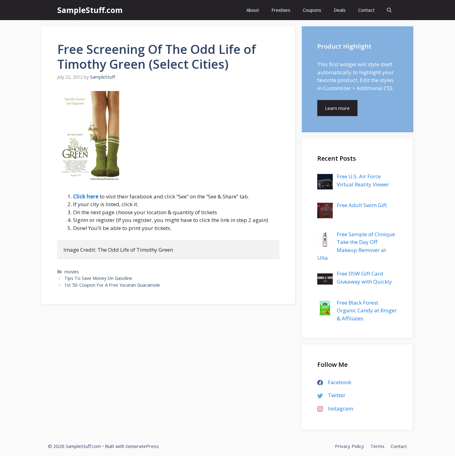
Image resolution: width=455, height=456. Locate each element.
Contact (366, 10)
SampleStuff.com (90, 10)
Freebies (280, 10)
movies (71, 272)
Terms (377, 446)
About (252, 10)
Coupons (312, 10)
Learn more (337, 108)
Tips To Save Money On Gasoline (98, 278)
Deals (340, 10)
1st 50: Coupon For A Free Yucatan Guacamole (112, 285)
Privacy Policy (349, 446)
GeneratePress (142, 446)
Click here (85, 196)
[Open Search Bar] (389, 10)
